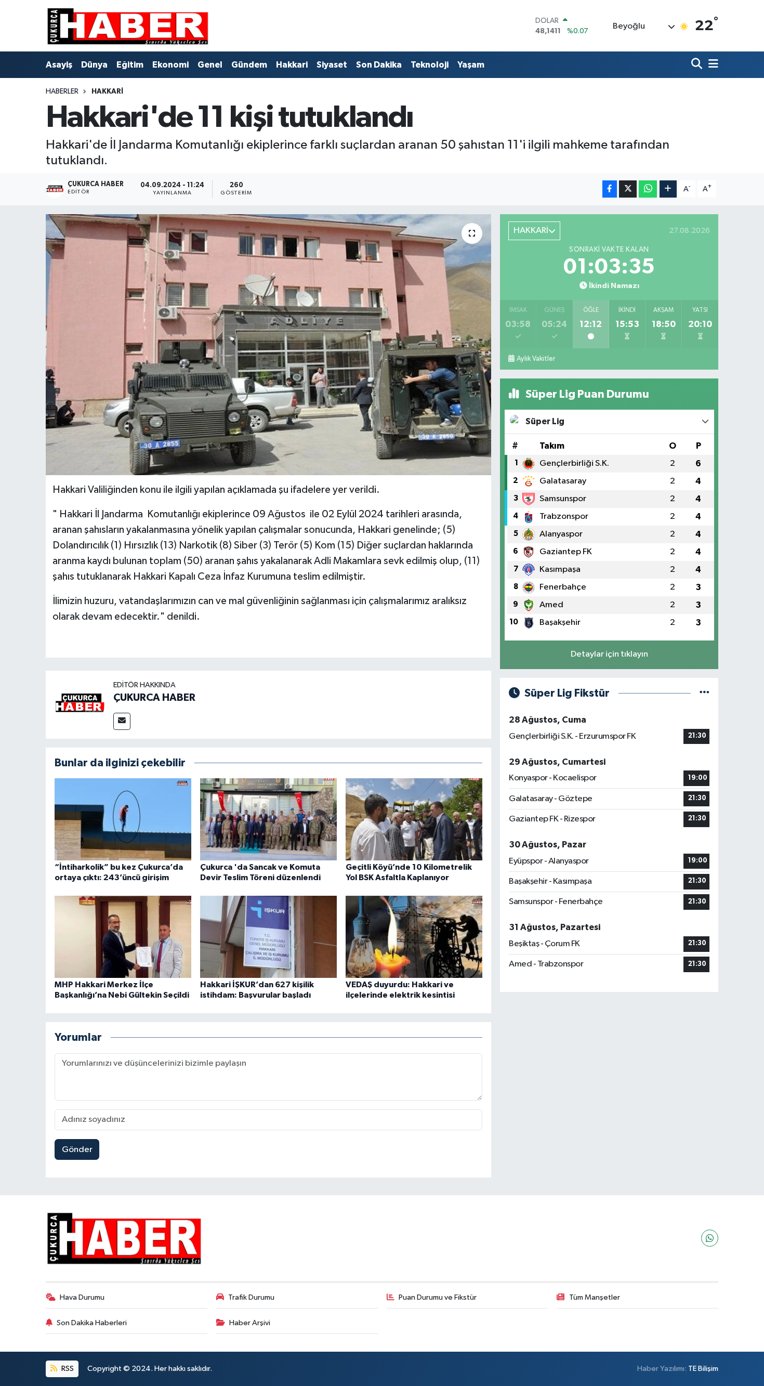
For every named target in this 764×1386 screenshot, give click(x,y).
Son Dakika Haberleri (92, 1323)
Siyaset (332, 64)
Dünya (94, 64)
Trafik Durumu (251, 1297)
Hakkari (292, 64)
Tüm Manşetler (594, 1297)
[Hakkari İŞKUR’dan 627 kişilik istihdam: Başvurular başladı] (268, 936)
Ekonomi (170, 64)
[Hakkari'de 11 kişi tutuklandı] (268, 344)
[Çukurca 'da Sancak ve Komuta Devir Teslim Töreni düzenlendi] (268, 819)
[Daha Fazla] (668, 189)
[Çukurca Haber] (128, 25)
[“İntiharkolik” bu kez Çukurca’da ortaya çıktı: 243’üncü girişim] (123, 819)
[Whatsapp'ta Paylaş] (648, 189)
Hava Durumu (82, 1297)
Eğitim (129, 64)
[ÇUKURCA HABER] (79, 704)
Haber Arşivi (249, 1323)
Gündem (249, 64)
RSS (67, 1368)
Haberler (62, 91)
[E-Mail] (121, 721)
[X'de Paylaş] (628, 189)
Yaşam (470, 64)
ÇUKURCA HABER (154, 697)
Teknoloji (430, 64)
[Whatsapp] (709, 1238)
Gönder (77, 1149)
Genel (209, 64)
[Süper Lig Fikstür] (704, 693)
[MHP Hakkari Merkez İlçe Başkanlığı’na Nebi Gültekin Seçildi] (123, 936)
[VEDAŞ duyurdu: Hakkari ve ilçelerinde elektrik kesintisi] (414, 936)
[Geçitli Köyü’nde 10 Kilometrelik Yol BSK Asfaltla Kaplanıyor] (414, 819)
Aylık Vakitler (536, 358)
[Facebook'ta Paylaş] (609, 189)
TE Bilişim (703, 1368)
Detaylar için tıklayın (609, 654)
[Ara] (697, 65)
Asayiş (59, 64)
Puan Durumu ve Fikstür (438, 1297)
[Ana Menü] (711, 65)
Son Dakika (379, 64)
